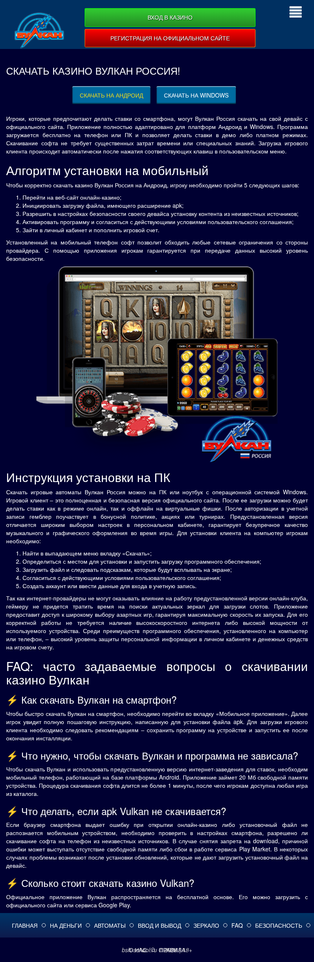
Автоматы (110, 925)
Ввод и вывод (159, 925)
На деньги (66, 925)
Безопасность (278, 925)
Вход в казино (170, 17)
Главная (25, 925)
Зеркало (206, 925)
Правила (172, 950)
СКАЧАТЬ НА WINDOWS (196, 95)
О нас (138, 950)
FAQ (237, 925)
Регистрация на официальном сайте (170, 38)
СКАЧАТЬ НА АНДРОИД (111, 95)
